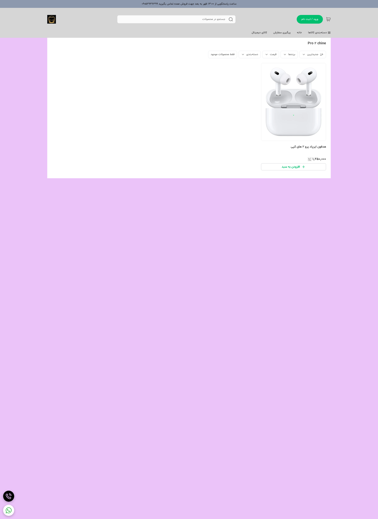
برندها (291, 54)
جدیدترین (312, 54)
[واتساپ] (8, 510)
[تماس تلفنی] (8, 496)
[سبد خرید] (328, 19)
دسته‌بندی (252, 54)
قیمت (273, 54)
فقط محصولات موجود (222, 54)
